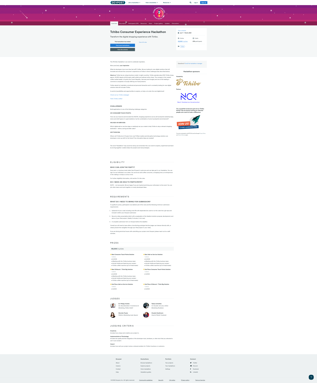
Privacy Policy (203, 133)
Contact (118, 369)
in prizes (183, 41)
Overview (114, 23)
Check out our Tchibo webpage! (119, 95)
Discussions (175, 23)
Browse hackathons (146, 363)
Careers (118, 366)
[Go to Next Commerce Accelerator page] (188, 98)
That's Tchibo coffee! (116, 98)
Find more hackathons (122, 45)
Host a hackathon (151, 2)
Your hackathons (170, 366)
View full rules (143, 42)
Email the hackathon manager (193, 63)
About (117, 363)
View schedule (182, 30)
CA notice (172, 380)
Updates (167, 23)
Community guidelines (145, 380)
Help (117, 372)
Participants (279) (133, 23)
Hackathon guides (146, 372)
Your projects (169, 363)
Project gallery (158, 23)
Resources (166, 2)
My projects (122, 23)
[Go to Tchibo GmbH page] (188, 82)
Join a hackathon (133, 2)
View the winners (122, 49)
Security (160, 380)
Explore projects (145, 366)
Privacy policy (185, 380)
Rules (150, 23)
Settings (167, 369)
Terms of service (200, 380)
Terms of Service (181, 135)
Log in (196, 2)
